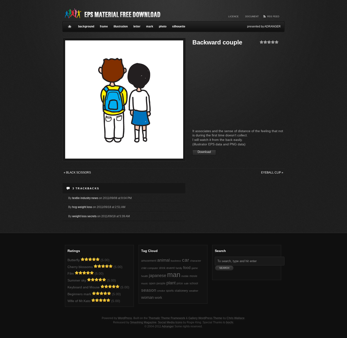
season (148, 290)
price (180, 283)
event (170, 268)
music (144, 283)
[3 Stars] (269, 42)
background (86, 26)
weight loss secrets (84, 216)
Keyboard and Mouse (84, 287)
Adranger (168, 326)
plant (171, 282)
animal (163, 260)
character (195, 260)
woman (147, 297)
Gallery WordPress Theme (205, 318)
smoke (161, 290)
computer (152, 268)
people (161, 283)
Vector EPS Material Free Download (112, 13)
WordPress (125, 318)
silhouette (178, 26)
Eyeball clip (272, 172)
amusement (148, 260)
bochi (229, 322)
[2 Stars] (265, 42)
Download (204, 152)
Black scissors (77, 172)
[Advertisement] (232, 89)
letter (136, 26)
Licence (233, 16)
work (158, 297)
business (176, 260)
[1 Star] (261, 42)
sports (170, 290)
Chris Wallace (236, 318)
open (152, 283)
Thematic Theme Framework (166, 318)
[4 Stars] (273, 42)
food (186, 267)
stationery (181, 290)
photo (162, 26)
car (185, 260)
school (194, 283)
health (144, 276)
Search (220, 251)
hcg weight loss (82, 207)
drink (162, 268)
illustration (121, 26)
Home (69, 24)
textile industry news (85, 198)
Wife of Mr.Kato (79, 301)
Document (252, 16)
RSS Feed (273, 16)
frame (104, 26)
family (179, 268)
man (173, 274)
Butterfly (74, 260)
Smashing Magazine (143, 322)
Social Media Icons (170, 322)
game (194, 268)
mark (149, 26)
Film (71, 273)
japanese (157, 275)
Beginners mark (79, 294)
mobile (185, 276)
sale (186, 283)
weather (193, 290)
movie (193, 276)
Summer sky (77, 280)
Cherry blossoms (80, 267)
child (143, 268)
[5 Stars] (277, 42)
